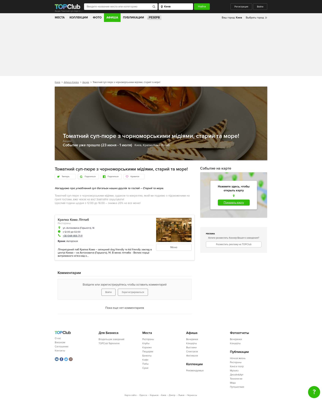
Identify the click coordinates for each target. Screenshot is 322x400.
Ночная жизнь (238, 358)
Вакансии (60, 342)
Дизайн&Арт (236, 374)
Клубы (145, 343)
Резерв (154, 17)
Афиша (112, 17)
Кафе (145, 359)
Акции (85, 82)
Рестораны (64, 223)
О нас (58, 338)
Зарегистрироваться (133, 292)
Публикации (133, 17)
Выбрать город (255, 17)
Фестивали (192, 355)
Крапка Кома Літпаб (156, 145)
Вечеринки (192, 339)
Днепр (172, 395)
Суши (145, 367)
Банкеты (146, 355)
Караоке (147, 347)
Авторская (72, 241)
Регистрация (241, 6)
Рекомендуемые (195, 370)
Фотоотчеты (239, 333)
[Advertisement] (161, 50)
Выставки (191, 347)
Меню (173, 247)
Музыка (234, 370)
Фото (97, 17)
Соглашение (61, 346)
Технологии (236, 378)
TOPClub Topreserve (109, 343)
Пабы (145, 363)
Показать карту (234, 202)
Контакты (60, 350)
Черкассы (192, 395)
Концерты (191, 343)
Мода (233, 382)
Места (60, 17)
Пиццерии (147, 351)
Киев (57, 82)
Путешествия (237, 386)
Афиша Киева (71, 82)
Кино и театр (237, 366)
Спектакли (192, 351)
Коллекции (79, 17)
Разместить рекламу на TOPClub (233, 244)
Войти (260, 6)
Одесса (143, 395)
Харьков (154, 395)
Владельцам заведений (111, 339)
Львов (181, 395)
